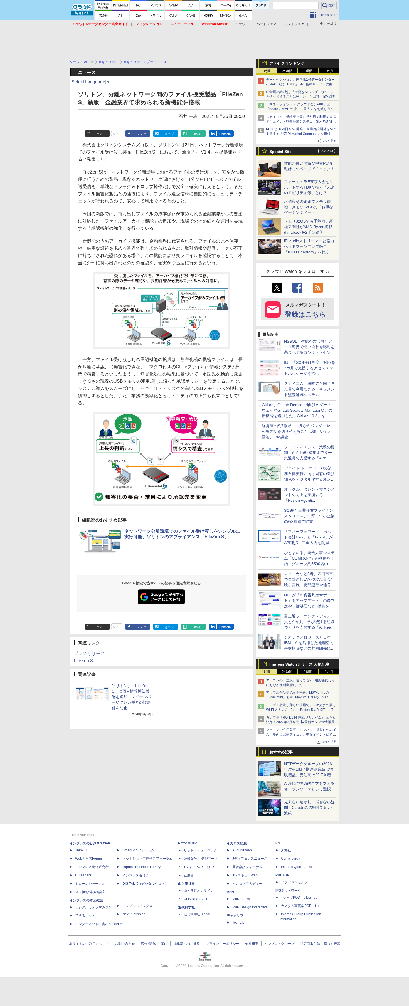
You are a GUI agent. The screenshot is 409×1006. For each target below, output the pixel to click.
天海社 (286, 850)
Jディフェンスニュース (249, 859)
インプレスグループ (279, 944)
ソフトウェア (294, 24)
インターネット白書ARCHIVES (98, 924)
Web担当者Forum (88, 859)
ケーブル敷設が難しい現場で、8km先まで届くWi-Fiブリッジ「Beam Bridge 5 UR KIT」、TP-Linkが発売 (301, 709)
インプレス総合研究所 (92, 867)
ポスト (101, 133)
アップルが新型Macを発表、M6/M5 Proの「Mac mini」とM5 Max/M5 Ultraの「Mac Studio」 (297, 697)
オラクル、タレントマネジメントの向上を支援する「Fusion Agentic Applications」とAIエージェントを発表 (309, 500)
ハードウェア (267, 24)
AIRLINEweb (242, 850)
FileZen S (83, 660)
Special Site (280, 151)
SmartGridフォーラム (138, 850)
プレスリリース (89, 653)
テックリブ (235, 916)
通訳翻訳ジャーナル (247, 867)
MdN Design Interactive (250, 907)
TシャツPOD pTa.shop (299, 897)
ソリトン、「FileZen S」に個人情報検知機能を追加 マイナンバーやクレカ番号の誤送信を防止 (131, 696)
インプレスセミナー (137, 875)
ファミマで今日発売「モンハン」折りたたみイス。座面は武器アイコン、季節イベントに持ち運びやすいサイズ (301, 734)
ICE (278, 843)
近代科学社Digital (197, 914)
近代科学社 (186, 907)
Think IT (81, 850)
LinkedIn (225, 133)
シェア (141, 133)
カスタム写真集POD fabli (301, 906)
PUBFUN (282, 875)
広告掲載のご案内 (154, 944)
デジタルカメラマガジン (93, 907)
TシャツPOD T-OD (199, 867)
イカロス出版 (237, 843)
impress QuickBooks (296, 867)
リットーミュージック (200, 850)
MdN (230, 892)
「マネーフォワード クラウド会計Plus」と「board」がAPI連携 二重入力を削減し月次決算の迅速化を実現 (301, 109)
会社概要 (251, 944)
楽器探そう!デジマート (201, 859)
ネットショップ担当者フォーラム (147, 859)
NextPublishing (134, 914)
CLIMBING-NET (196, 899)
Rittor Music (187, 843)
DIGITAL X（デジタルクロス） (145, 884)
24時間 (287, 71)
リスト (117, 133)
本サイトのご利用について (89, 944)
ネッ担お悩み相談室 (90, 892)
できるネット (85, 916)
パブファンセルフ (294, 882)
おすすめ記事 (281, 752)
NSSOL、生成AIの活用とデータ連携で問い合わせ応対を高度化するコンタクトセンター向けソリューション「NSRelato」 (309, 352)
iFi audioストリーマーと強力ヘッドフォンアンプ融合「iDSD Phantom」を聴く (309, 246)
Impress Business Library (141, 867)
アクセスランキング (286, 63)
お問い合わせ (125, 944)
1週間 (308, 71)
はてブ (169, 133)
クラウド (242, 24)
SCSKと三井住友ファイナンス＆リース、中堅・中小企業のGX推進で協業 (309, 516)
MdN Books (241, 899)
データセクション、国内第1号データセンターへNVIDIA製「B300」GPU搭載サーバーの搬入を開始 (301, 84)
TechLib (238, 923)
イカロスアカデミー (247, 884)
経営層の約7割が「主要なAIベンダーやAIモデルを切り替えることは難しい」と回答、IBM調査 (297, 431)
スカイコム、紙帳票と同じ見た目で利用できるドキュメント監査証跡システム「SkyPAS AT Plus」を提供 (301, 121)
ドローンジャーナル (90, 884)
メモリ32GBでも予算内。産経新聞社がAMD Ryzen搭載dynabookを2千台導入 (308, 226)
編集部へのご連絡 (186, 944)
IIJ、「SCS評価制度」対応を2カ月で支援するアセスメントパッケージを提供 (309, 368)
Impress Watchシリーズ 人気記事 (299, 664)
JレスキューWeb (245, 875)
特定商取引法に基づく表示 (320, 944)
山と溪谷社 (186, 884)
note (197, 133)
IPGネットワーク (288, 891)
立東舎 (189, 875)
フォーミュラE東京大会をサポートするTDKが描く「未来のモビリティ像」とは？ (309, 187)
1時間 (266, 71)
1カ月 (329, 71)
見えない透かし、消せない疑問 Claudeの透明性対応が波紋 (309, 807)
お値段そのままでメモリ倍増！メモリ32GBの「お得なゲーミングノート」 (308, 207)
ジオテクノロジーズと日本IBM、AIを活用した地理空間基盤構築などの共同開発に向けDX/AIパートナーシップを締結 (309, 648)
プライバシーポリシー (222, 944)
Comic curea (290, 859)
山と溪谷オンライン (199, 891)
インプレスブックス (137, 906)
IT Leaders (83, 875)
